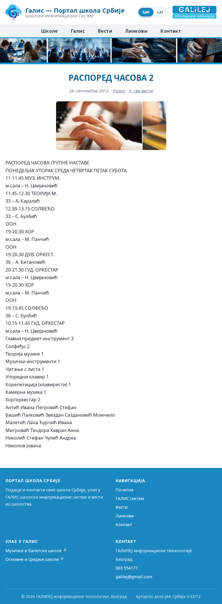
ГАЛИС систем (130, 498)
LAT (160, 12)
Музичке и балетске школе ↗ (36, 550)
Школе (49, 31)
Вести (105, 31)
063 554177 (127, 568)
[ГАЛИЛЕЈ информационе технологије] (195, 12)
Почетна (124, 490)
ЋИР (146, 12)
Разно (119, 91)
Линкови (136, 31)
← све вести (141, 91)
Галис (78, 31)
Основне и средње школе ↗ (34, 559)
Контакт (170, 31)
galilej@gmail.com (134, 576)
